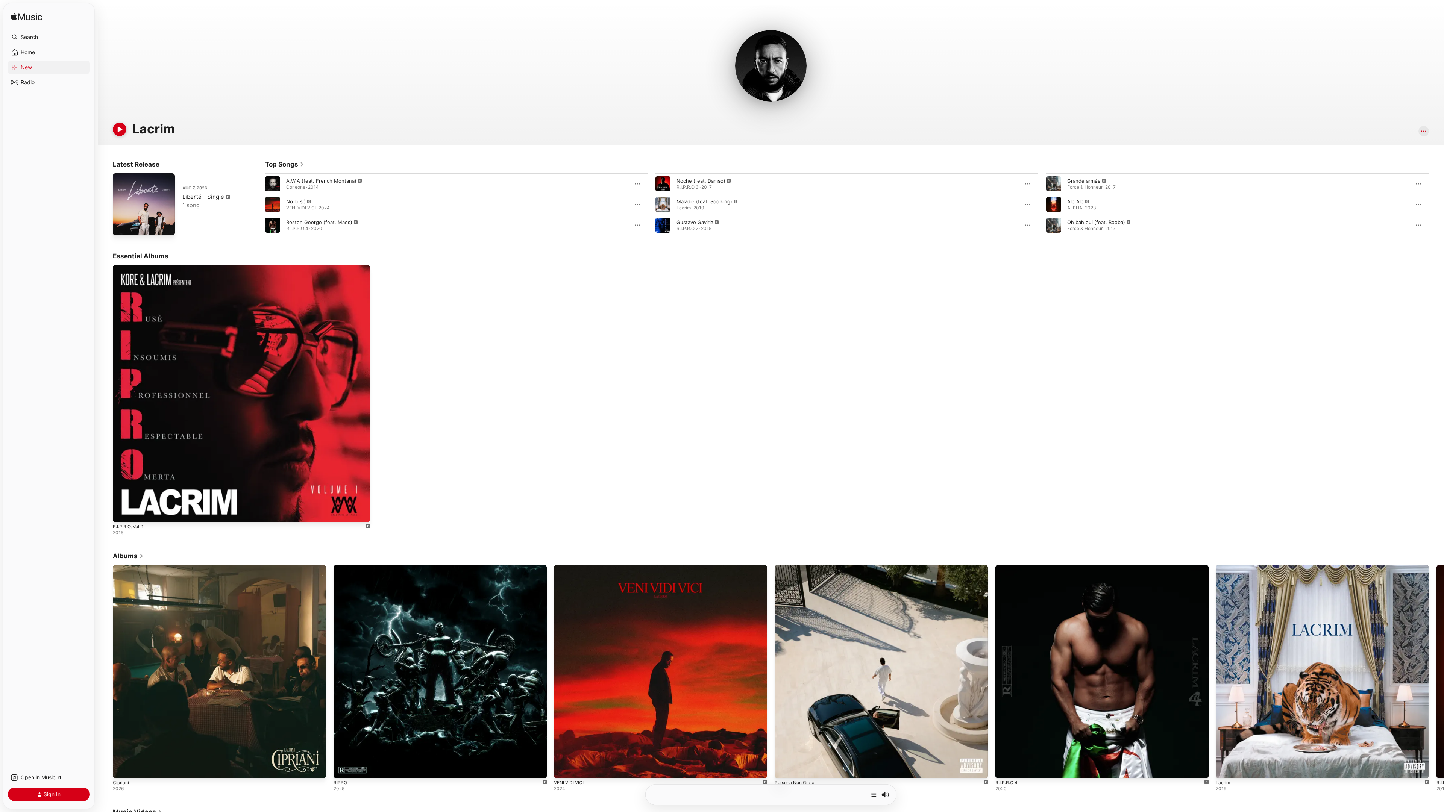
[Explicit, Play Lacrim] (1225, 768)
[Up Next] (873, 794)
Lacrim (1223, 568)
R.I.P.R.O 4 (1007, 568)
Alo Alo (1075, 201)
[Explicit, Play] (272, 183)
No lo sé (296, 201)
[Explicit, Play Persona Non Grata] (784, 768)
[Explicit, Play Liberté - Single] (122, 226)
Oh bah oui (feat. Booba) (1096, 222)
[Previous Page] (257, 204)
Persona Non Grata (797, 568)
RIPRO (340, 568)
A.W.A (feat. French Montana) (321, 181)
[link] (284, 164)
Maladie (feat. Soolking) (704, 201)
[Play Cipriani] (122, 768)
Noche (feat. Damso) (700, 181)
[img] (26, 17)
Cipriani (121, 568)
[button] (48, 37)
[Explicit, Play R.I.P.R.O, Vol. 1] (122, 512)
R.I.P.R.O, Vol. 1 (130, 268)
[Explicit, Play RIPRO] (343, 768)
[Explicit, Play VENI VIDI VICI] (563, 768)
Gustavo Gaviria (694, 222)
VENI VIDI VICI (570, 568)
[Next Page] (1436, 204)
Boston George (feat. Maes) (319, 222)
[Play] (119, 129)
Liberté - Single (203, 196)
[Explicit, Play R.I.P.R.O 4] (1004, 768)
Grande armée (1084, 181)
